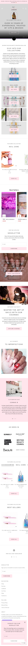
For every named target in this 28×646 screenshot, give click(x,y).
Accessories (7, 465)
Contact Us (3, 595)
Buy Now (14, 75)
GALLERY (14, 32)
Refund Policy (4, 605)
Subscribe (14, 640)
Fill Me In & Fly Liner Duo (7, 485)
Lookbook (3, 588)
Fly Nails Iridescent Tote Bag (21, 485)
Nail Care (21, 465)
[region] (14, 21)
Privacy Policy (4, 602)
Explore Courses (14, 328)
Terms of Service (5, 607)
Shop (2, 583)
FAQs (2, 593)
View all (14, 178)
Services (3, 586)
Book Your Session (14, 273)
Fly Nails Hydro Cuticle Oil (9, 170)
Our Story (3, 591)
